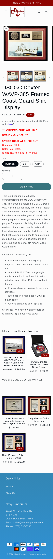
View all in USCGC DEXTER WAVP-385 (22, 380)
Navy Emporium (21, 554)
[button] (6, 12)
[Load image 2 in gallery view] (26, 76)
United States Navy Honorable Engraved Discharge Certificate (14, 421)
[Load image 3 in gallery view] (40, 76)
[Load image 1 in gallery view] (13, 76)
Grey (38, 164)
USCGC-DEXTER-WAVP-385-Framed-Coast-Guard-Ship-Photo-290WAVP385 (14, 361)
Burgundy (10, 164)
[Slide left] (3, 77)
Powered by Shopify (37, 554)
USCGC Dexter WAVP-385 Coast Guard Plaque (39, 364)
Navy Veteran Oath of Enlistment (39, 419)
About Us (10, 493)
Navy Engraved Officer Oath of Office (14, 456)
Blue (25, 164)
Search (9, 486)
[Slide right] (50, 77)
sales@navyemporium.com (28, 522)
